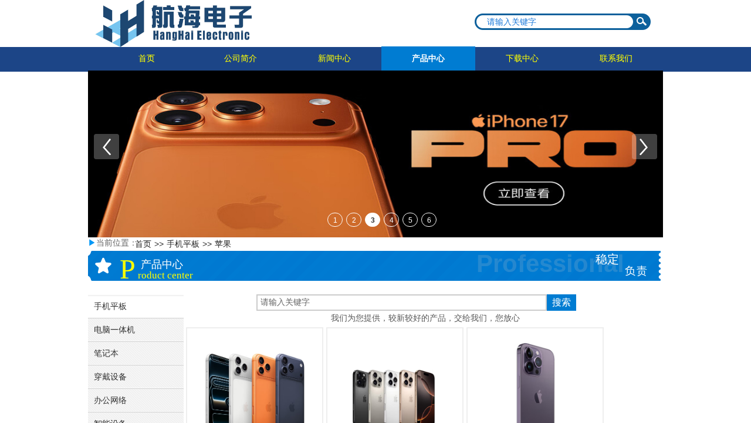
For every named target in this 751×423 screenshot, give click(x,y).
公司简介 (240, 58)
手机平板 (183, 244)
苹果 (223, 244)
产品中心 (428, 58)
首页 (146, 58)
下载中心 (522, 58)
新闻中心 (334, 58)
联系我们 (616, 58)
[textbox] (555, 21)
